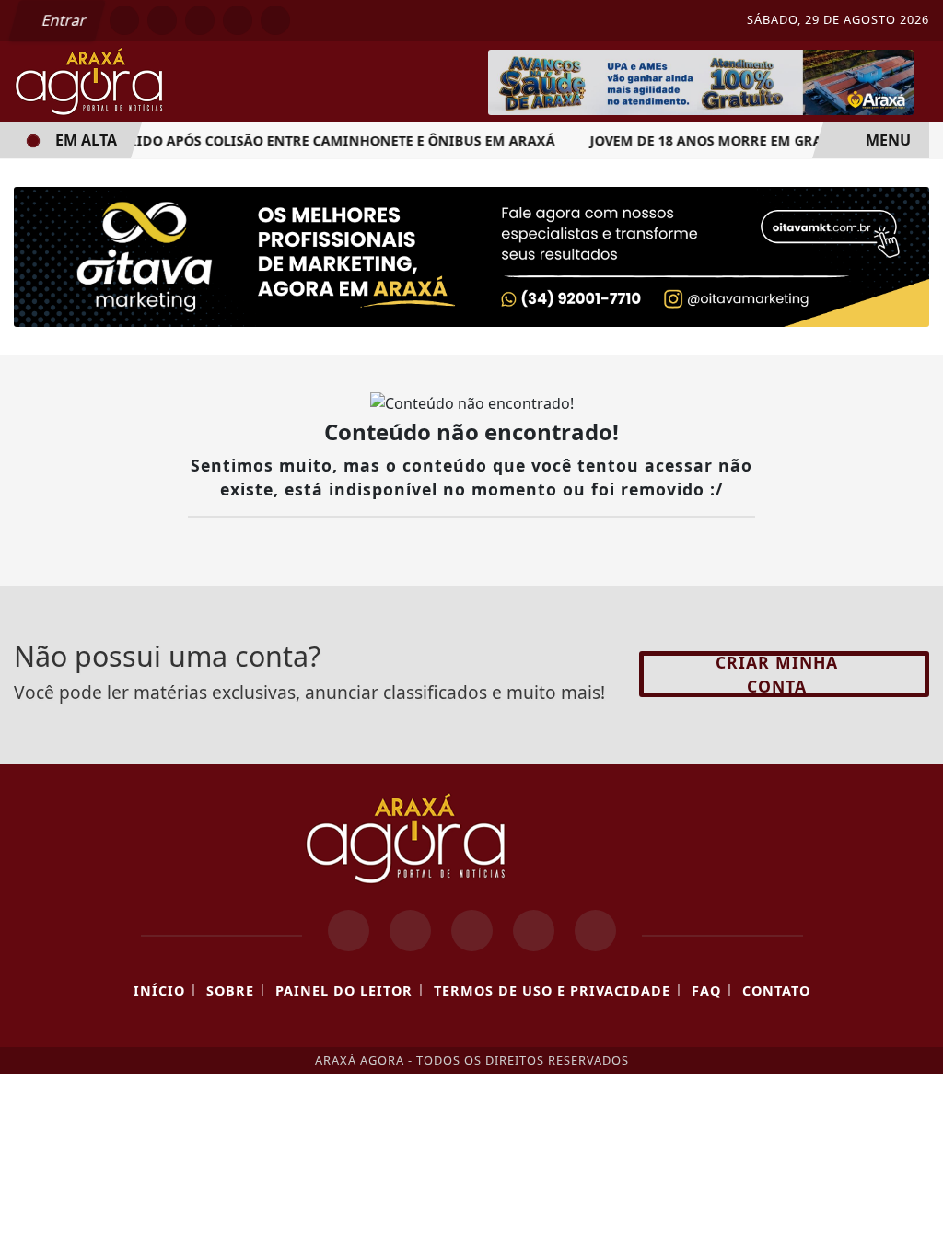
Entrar (62, 20)
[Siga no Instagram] (162, 20)
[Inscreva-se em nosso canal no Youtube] (533, 930)
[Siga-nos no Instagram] (410, 930)
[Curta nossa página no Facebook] (348, 930)
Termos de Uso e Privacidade (552, 990)
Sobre (230, 990)
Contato (776, 990)
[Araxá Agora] (138, 80)
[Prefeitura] (701, 81)
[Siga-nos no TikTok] (595, 930)
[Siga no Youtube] (237, 20)
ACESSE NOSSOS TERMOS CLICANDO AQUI (352, 1222)
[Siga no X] (200, 20)
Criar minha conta (777, 674)
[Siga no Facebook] (124, 20)
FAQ (706, 990)
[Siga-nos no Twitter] (472, 930)
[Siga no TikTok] (275, 20)
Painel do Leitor (344, 990)
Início (159, 990)
